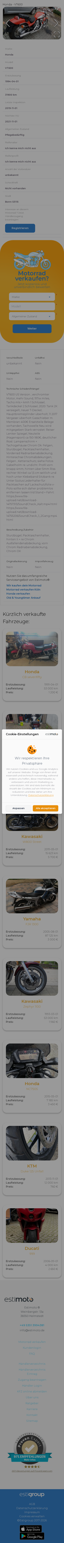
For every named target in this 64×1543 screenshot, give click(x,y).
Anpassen (18, 808)
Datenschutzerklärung (40, 795)
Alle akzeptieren (45, 808)
